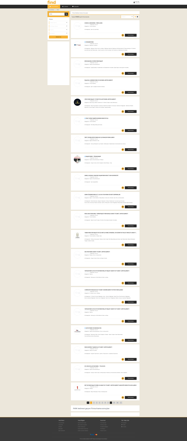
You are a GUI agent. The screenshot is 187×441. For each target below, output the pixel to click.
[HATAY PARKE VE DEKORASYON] (123, 340)
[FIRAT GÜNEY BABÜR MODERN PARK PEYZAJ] (123, 130)
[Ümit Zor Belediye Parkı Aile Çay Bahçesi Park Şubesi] (78, 140)
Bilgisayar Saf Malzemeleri (117, 48)
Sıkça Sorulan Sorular (82, 422)
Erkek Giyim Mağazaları (100, 297)
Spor (115, 197)
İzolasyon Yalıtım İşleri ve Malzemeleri (98, 372)
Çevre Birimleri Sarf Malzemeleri (91, 50)
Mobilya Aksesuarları (95, 239)
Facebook (124, 422)
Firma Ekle (61, 424)
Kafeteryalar (106, 143)
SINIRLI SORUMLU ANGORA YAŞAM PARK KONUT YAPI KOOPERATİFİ (101, 175)
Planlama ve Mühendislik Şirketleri (113, 372)
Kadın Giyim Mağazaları (110, 297)
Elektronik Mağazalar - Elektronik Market (125, 105)
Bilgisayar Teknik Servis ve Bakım (97, 48)
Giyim (95, 293)
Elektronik (100, 102)
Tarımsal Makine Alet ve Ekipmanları (92, 336)
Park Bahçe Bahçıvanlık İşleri (96, 124)
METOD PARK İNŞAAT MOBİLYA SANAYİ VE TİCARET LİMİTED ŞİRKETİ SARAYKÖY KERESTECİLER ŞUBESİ (110, 385)
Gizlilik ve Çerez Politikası (83, 430)
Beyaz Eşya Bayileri (95, 105)
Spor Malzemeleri (124, 239)
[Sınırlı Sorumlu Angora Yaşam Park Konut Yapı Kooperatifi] (78, 178)
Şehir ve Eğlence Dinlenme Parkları (98, 86)
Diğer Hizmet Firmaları (95, 220)
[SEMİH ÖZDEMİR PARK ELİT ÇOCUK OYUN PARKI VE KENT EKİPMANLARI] (123, 207)
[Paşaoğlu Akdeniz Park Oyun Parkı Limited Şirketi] (78, 83)
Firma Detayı (131, 35)
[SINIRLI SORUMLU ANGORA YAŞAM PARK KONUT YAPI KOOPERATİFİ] (123, 188)
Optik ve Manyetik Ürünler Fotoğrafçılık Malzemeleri (112, 202)
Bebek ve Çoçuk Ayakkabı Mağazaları (123, 297)
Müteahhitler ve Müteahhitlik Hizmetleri (105, 67)
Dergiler (99, 201)
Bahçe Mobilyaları (131, 239)
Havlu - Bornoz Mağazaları (108, 296)
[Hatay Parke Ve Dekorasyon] (78, 331)
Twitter (123, 424)
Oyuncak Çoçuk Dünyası (119, 201)
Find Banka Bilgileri (104, 426)
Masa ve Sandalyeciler (102, 391)
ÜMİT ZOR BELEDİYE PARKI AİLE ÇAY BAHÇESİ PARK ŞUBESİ (99, 137)
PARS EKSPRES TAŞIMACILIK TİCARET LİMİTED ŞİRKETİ (98, 347)
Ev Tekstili (105, 102)
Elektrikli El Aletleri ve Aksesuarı (109, 105)
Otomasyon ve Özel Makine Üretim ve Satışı (99, 277)
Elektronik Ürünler (88, 107)
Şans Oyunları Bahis (95, 29)
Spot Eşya (101, 105)
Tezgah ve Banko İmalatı (89, 240)
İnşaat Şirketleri (94, 67)
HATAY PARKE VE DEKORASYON (93, 328)
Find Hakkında (103, 422)
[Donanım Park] (78, 45)
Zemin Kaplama (100, 162)
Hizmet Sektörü (92, 26)
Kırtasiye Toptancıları (110, 201)
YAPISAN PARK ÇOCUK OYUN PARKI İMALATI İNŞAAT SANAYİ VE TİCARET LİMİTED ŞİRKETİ (107, 270)
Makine (90, 274)
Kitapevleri (103, 201)
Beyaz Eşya (91, 102)
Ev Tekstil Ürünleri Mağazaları (97, 296)
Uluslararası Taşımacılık (113, 353)
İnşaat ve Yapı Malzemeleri (117, 334)
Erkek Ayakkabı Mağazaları (90, 297)
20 (117, 402)
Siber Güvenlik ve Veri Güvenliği (104, 50)
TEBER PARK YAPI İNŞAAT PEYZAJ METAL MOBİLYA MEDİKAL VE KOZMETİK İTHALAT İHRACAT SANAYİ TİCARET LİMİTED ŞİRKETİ (116, 232)
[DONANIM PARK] (123, 54)
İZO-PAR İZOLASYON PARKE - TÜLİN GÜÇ (95, 366)
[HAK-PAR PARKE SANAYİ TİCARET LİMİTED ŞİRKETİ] (123, 264)
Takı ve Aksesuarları (120, 197)
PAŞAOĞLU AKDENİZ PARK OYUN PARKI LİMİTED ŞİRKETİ (99, 80)
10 (114, 402)
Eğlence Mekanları (93, 140)
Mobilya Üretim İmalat (104, 239)
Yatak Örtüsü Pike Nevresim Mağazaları (122, 296)
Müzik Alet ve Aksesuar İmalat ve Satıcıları (93, 202)
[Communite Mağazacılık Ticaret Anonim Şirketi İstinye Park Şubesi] (78, 293)
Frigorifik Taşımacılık (95, 353)
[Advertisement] (58, 63)
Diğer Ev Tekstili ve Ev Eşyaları (98, 107)
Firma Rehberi (54, 6)
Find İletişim (102, 428)
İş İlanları (66, 6)
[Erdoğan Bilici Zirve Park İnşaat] (78, 64)
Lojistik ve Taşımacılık (103, 353)
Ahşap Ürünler (93, 162)
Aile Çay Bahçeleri (94, 143)
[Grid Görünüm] (137, 16)
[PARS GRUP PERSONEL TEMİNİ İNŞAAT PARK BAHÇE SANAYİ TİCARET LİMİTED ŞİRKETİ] (123, 226)
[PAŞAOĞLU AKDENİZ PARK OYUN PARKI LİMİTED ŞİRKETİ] (123, 92)
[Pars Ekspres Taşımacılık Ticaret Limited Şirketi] (78, 350)
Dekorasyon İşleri (94, 334)
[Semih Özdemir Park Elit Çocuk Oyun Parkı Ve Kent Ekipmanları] (78, 197)
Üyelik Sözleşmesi (81, 426)
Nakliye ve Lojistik (93, 350)
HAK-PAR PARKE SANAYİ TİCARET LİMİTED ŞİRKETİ (97, 251)
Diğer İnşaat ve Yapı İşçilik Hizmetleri (121, 67)
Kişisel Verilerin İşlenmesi (83, 428)
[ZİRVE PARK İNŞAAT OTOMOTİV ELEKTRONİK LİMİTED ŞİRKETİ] (123, 111)
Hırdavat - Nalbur (108, 334)
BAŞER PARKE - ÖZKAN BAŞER (93, 156)
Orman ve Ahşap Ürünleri (102, 258)
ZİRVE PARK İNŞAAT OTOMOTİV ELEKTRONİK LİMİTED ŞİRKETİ (100, 99)
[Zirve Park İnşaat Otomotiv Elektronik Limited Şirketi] (78, 102)
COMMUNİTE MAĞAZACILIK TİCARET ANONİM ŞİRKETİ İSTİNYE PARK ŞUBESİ (104, 289)
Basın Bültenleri (62, 430)
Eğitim (90, 197)
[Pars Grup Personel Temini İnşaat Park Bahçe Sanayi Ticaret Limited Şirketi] (78, 216)
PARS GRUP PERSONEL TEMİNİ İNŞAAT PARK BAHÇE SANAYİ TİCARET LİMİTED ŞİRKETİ (106, 213)
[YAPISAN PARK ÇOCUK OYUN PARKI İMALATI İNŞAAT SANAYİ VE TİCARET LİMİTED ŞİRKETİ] (123, 283)
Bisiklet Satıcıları (94, 201)
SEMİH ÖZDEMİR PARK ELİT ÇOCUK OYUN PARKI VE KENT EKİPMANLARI (102, 194)
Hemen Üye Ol (103, 430)
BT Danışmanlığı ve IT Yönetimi (129, 48)
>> (120, 402)
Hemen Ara (58, 36)
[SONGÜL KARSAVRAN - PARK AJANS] (123, 35)
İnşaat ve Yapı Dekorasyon (94, 64)
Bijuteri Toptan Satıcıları (128, 202)
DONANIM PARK (90, 42)
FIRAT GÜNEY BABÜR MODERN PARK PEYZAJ (97, 118)
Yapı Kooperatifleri (94, 181)
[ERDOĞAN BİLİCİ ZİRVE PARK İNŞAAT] (123, 73)
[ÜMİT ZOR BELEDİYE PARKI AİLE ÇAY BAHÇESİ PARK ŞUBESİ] (123, 149)
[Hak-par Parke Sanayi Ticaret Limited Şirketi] (78, 254)
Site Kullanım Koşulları (82, 424)
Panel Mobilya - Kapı (108, 162)
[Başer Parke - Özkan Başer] (78, 159)
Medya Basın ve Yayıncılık (104, 197)
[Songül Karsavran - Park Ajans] (78, 26)
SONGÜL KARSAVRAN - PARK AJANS (93, 23)
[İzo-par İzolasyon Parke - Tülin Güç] (78, 369)
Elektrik (96, 102)
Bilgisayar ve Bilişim (93, 45)
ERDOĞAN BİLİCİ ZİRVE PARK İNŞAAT (94, 61)
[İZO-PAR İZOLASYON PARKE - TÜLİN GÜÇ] (123, 378)
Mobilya (101, 159)
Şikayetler (76, 6)
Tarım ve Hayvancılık (97, 255)
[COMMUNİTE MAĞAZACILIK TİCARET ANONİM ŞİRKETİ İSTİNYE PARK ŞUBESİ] (123, 302)
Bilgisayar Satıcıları (108, 48)
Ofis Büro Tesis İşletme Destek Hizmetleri (108, 220)
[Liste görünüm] (135, 17)
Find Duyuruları (103, 424)
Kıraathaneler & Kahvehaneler (115, 143)
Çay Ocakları (100, 143)
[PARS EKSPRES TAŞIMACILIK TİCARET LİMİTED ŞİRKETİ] (123, 359)
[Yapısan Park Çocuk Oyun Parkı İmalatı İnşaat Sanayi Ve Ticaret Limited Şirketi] (78, 274)
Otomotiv (111, 197)
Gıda (98, 140)
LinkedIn (124, 426)
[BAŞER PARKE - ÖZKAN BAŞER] (123, 169)
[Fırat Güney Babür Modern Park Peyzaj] (78, 121)
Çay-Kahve (123, 143)
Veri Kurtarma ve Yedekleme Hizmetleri (119, 50)
